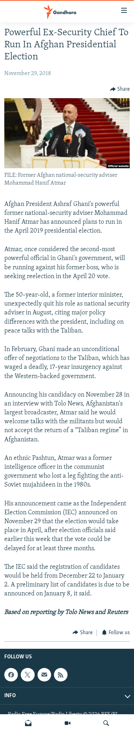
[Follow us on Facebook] (11, 674)
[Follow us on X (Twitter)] (27, 674)
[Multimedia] (67, 723)
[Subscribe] (44, 674)
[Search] (106, 723)
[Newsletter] (28, 723)
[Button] (120, 89)
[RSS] (61, 674)
